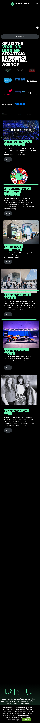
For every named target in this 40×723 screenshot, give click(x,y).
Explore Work (20, 37)
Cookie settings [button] (13, 720)
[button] (36, 4)
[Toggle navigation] (3, 4)
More (8, 159)
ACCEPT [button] (26, 720)
